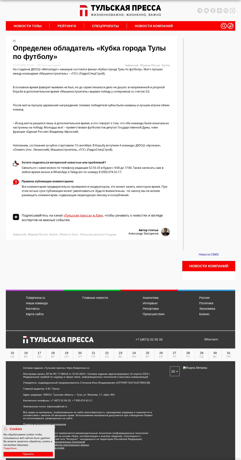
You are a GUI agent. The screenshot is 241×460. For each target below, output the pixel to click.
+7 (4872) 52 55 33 (148, 339)
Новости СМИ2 (209, 254)
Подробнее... (11, 448)
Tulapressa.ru (35, 298)
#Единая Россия (150, 65)
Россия (204, 298)
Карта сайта (35, 314)
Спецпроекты (105, 26)
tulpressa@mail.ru (57, 406)
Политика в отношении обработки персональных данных (56, 444)
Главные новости (95, 298)
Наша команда (37, 303)
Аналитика (150, 298)
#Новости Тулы (68, 234)
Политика (206, 303)
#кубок (166, 65)
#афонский (131, 65)
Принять (28, 454)
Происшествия (153, 314)
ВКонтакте (211, 339)
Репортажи (151, 308)
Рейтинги (67, 26)
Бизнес (204, 314)
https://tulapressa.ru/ (78, 367)
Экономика (207, 308)
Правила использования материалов (44, 424)
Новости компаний (154, 26)
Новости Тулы (28, 26)
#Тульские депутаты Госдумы (98, 234)
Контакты (33, 308)
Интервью (150, 303)
